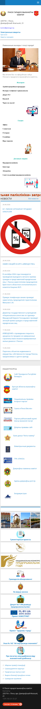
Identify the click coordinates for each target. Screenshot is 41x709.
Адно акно (4, 35)
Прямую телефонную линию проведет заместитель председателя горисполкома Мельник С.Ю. (20, 300)
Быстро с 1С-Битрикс (11, 704)
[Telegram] (8, 701)
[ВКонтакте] (4, 701)
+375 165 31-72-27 (10, 699)
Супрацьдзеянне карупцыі (14, 669)
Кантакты (6, 691)
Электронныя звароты (10, 32)
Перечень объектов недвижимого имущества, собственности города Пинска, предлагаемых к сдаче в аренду (20, 354)
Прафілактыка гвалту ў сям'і (15, 672)
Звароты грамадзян (7, 37)
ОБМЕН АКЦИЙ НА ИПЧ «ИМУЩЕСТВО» (19, 264)
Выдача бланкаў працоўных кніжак (17, 675)
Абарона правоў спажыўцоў (15, 665)
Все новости (33, 198)
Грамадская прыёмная (13, 679)
